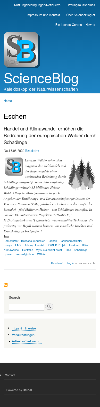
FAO (18, 245)
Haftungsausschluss (81, 4)
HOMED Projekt (57, 245)
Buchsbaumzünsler (33, 241)
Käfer (85, 245)
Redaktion (32, 150)
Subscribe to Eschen (6, 285)
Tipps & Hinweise (24, 328)
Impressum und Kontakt (43, 14)
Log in (70, 263)
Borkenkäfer (11, 241)
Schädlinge (80, 250)
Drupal (27, 390)
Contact (10, 375)
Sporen (8, 254)
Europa (8, 245)
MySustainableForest (49, 250)
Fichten (28, 245)
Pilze (68, 250)
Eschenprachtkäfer (70, 241)
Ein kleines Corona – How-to (75, 24)
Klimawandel (11, 250)
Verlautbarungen (23, 334)
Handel (39, 245)
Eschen (52, 241)
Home (8, 100)
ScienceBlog (41, 77)
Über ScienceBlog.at (80, 14)
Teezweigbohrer (24, 254)
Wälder (41, 254)
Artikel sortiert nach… (27, 341)
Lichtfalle (27, 250)
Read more (57, 263)
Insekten (74, 245)
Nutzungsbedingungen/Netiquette (37, 4)
